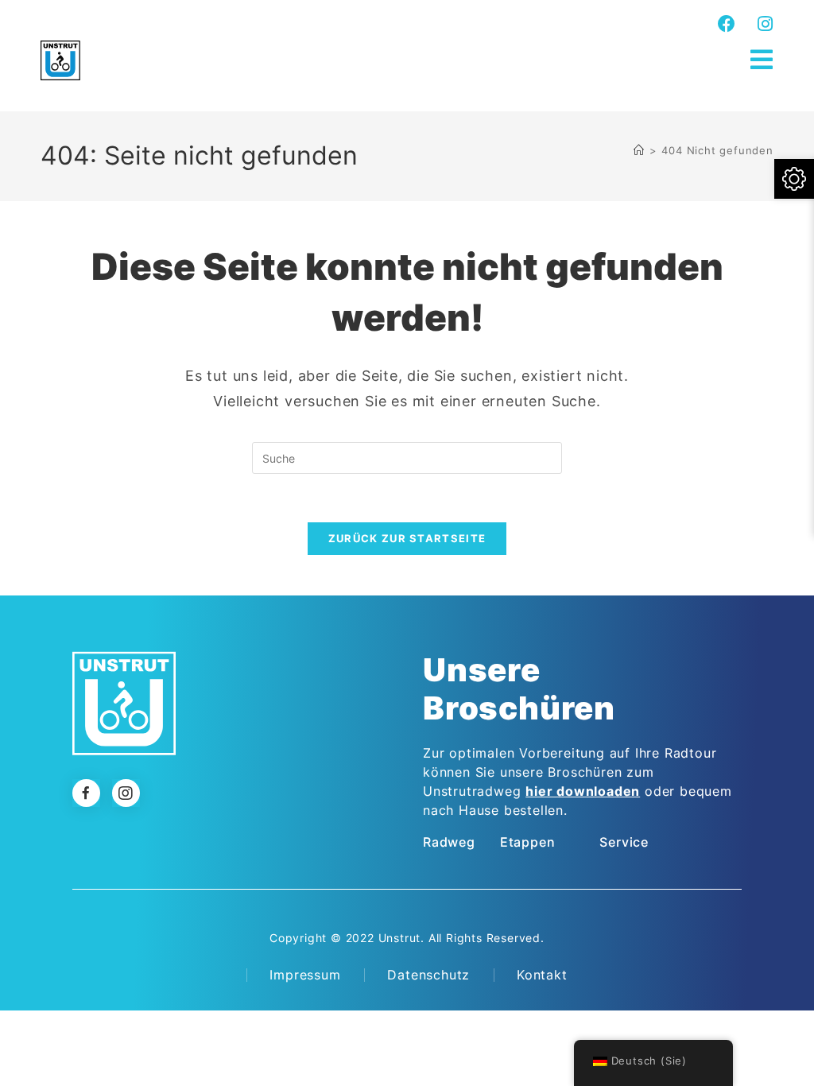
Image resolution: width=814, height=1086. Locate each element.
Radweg (449, 842)
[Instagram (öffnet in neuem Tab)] (763, 24)
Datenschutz (428, 975)
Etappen (528, 842)
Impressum (304, 975)
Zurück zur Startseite (407, 538)
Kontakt (542, 975)
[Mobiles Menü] (761, 60)
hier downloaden (582, 791)
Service (624, 842)
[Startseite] (639, 150)
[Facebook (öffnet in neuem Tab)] (727, 24)
